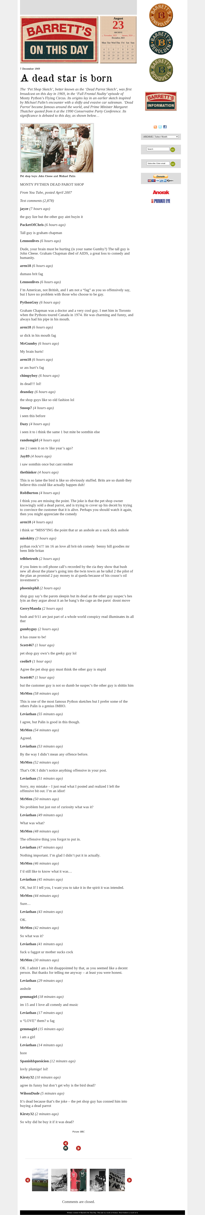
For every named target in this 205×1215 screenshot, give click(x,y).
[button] (129, 1180)
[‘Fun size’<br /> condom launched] (79, 1180)
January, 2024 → (128, 35)
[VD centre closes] (41, 1180)
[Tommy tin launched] (99, 1180)
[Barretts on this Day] (59, 39)
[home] (65, 1148)
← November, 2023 (109, 35)
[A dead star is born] (77, 148)
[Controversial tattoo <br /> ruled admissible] (118, 1180)
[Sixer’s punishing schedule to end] (60, 1180)
